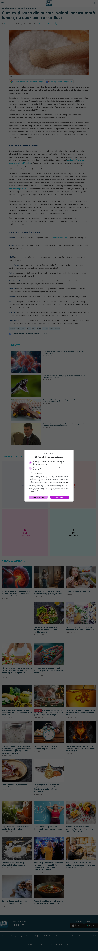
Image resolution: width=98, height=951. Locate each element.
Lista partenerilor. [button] (63, 482)
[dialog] (49, 476)
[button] (49, 473)
